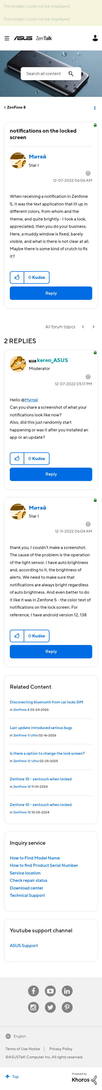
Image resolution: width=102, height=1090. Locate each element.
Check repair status (28, 880)
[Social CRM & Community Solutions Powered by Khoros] (84, 1078)
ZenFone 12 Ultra (26, 761)
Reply (51, 293)
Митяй (31, 400)
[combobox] (51, 73)
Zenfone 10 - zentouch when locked (41, 779)
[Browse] (9, 38)
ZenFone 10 (22, 787)
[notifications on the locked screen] (93, 327)
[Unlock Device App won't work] (83, 327)
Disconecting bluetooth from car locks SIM (46, 702)
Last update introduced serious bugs (41, 727)
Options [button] (94, 107)
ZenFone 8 (16, 107)
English (20, 1036)
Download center (26, 888)
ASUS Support (24, 945)
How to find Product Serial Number (44, 865)
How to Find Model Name (35, 858)
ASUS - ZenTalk (33, 38)
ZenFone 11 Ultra (25, 735)
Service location (25, 873)
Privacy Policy (60, 1049)
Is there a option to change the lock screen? (47, 753)
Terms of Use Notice (22, 1049)
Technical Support (27, 895)
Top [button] (15, 1076)
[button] (17, 277)
